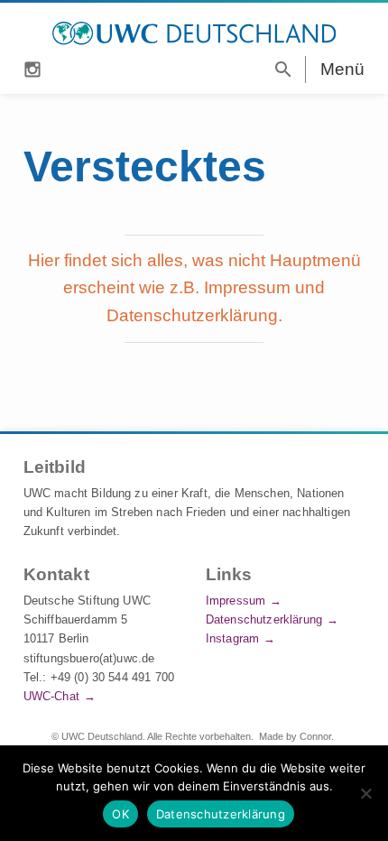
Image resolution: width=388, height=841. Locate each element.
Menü (342, 69)
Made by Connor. (296, 736)
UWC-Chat (51, 696)
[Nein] (365, 793)
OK (120, 814)
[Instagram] (32, 67)
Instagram (232, 638)
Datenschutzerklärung (264, 619)
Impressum (235, 600)
